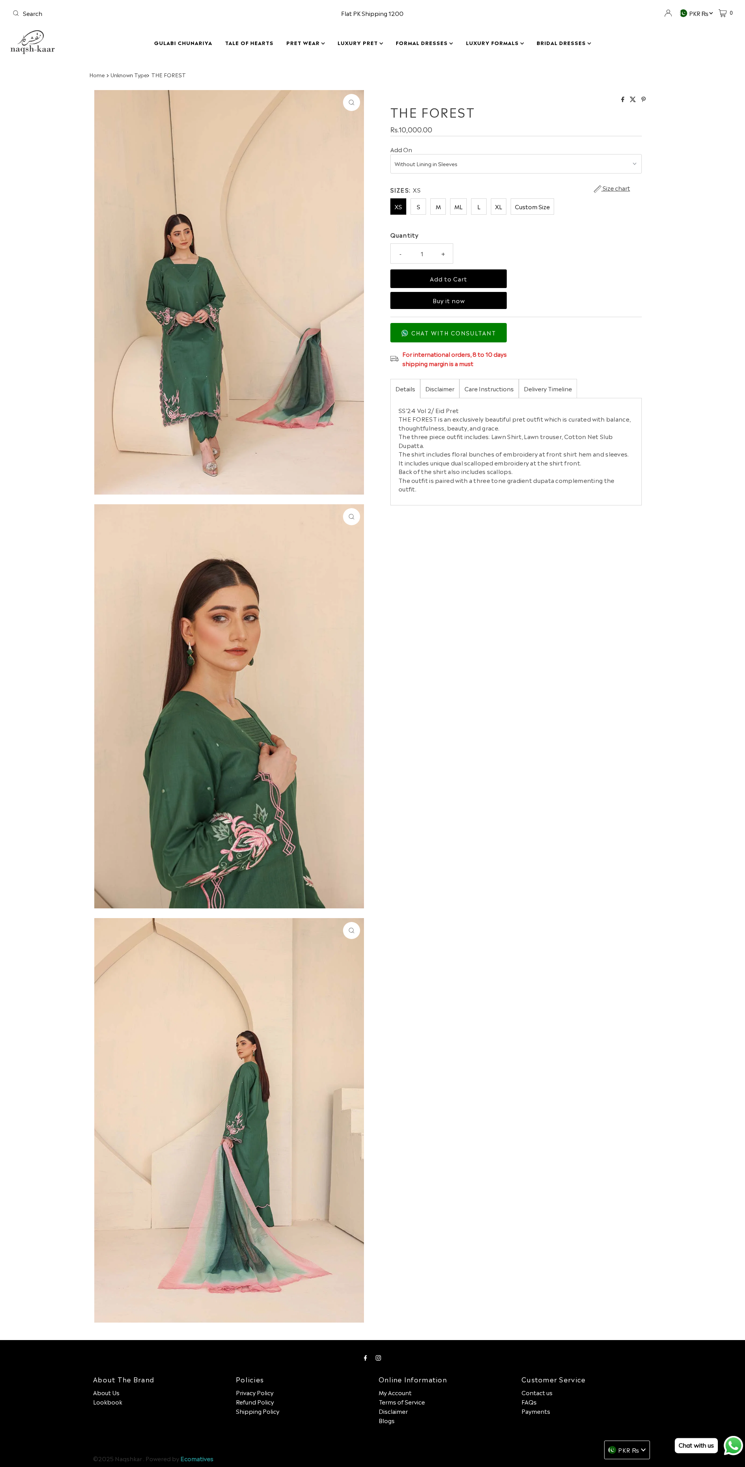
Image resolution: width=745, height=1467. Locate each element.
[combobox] (128, 13)
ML (458, 206)
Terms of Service (402, 1401)
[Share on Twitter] (634, 99)
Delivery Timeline (548, 388)
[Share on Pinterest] (643, 99)
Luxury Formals (493, 42)
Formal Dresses (422, 42)
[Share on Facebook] (623, 99)
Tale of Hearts (249, 42)
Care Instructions (489, 388)
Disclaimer (439, 388)
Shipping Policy (257, 1410)
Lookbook (107, 1401)
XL (498, 206)
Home (97, 74)
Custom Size (532, 206)
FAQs (529, 1401)
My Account (395, 1392)
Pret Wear (303, 42)
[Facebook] (365, 1356)
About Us (106, 1392)
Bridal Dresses (562, 42)
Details (405, 388)
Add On (401, 149)
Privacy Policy (255, 1392)
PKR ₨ (699, 13)
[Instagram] (378, 1356)
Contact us (537, 1392)
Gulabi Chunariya (183, 42)
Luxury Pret (358, 42)
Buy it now (449, 300)
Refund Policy (255, 1401)
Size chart (615, 188)
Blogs (387, 1420)
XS (398, 206)
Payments (536, 1410)
